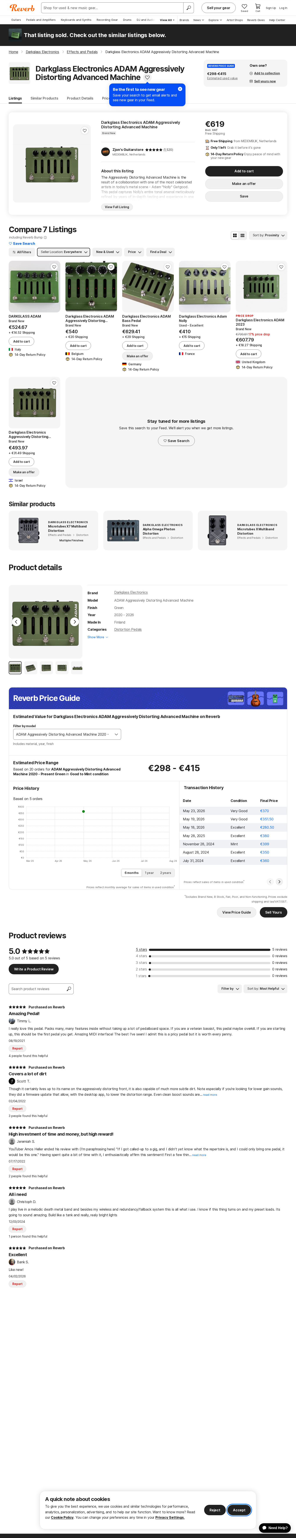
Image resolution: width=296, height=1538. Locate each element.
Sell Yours (273, 912)
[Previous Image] (16, 621)
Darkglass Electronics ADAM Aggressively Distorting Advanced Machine (140, 124)
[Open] (116, 734)
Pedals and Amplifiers (41, 19)
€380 (264, 836)
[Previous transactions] (270, 881)
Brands (184, 20)
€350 (264, 852)
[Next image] (84, 163)
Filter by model (24, 726)
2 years (165, 873)
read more (210, 1094)
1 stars (141, 976)
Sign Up (271, 8)
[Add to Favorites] (147, 77)
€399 (264, 844)
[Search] (188, 8)
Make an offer (244, 183)
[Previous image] (19, 163)
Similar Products (44, 98)
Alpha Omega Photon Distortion (159, 531)
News (197, 20)
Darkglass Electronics (131, 592)
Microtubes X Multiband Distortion (255, 531)
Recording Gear (107, 19)
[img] (154, 150)
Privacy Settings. (170, 1517)
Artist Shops (235, 20)
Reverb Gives (256, 20)
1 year (149, 873)
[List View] (242, 235)
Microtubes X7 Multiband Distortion (67, 528)
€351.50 (266, 819)
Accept (239, 1510)
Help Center (277, 20)
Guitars (16, 19)
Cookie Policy (62, 1517)
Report (17, 1048)
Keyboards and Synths (76, 19)
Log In (283, 8)
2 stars (141, 969)
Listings (15, 98)
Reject (215, 1510)
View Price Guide (236, 912)
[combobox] (62, 734)
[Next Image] (74, 621)
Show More (96, 637)
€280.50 (267, 827)
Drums (127, 19)
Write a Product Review (33, 969)
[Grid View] (234, 235)
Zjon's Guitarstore (127, 149)
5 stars (141, 949)
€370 (264, 811)
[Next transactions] (279, 881)
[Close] (180, 89)
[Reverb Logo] (22, 7)
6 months (132, 873)
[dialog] (148, 1510)
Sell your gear (218, 8)
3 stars (141, 962)
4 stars (141, 956)
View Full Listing (117, 207)
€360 (264, 861)
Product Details (80, 98)
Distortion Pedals (128, 629)
